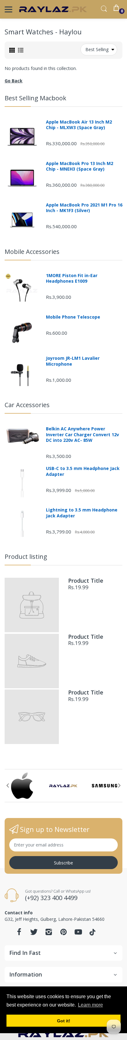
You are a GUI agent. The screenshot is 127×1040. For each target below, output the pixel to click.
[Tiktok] (93, 933)
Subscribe (63, 863)
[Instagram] (48, 933)
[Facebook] (19, 933)
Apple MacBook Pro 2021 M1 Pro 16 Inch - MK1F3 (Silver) (84, 207)
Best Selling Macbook (35, 98)
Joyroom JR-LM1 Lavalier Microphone (73, 361)
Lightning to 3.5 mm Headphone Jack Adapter (81, 512)
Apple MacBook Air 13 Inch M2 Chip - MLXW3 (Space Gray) (79, 124)
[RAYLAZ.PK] (53, 9)
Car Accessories (27, 405)
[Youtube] (78, 933)
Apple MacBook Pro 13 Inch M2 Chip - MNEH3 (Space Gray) (79, 166)
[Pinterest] (63, 933)
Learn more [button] (90, 1004)
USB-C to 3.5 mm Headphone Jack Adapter (83, 471)
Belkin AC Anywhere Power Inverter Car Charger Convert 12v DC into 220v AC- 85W (82, 434)
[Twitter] (34, 933)
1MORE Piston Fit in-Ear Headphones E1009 (71, 278)
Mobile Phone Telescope (73, 317)
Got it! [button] (63, 1020)
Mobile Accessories (32, 251)
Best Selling (97, 49)
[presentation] (8, 785)
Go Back (14, 81)
